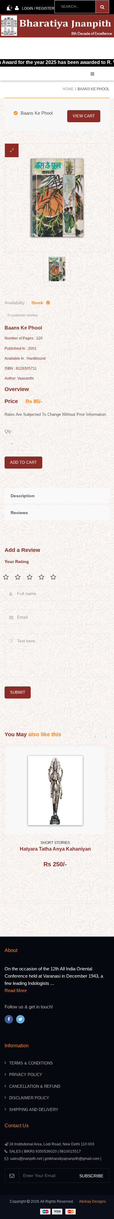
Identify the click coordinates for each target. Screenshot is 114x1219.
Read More (16, 990)
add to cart (23, 462)
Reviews (19, 512)
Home (68, 89)
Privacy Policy (25, 1074)
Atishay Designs (92, 1201)
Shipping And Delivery (33, 1109)
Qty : (9, 431)
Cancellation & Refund (34, 1086)
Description (23, 495)
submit (17, 692)
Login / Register (38, 8)
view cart (84, 116)
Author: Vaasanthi (19, 378)
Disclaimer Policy (29, 1098)
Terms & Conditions (31, 1063)
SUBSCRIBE (91, 1175)
